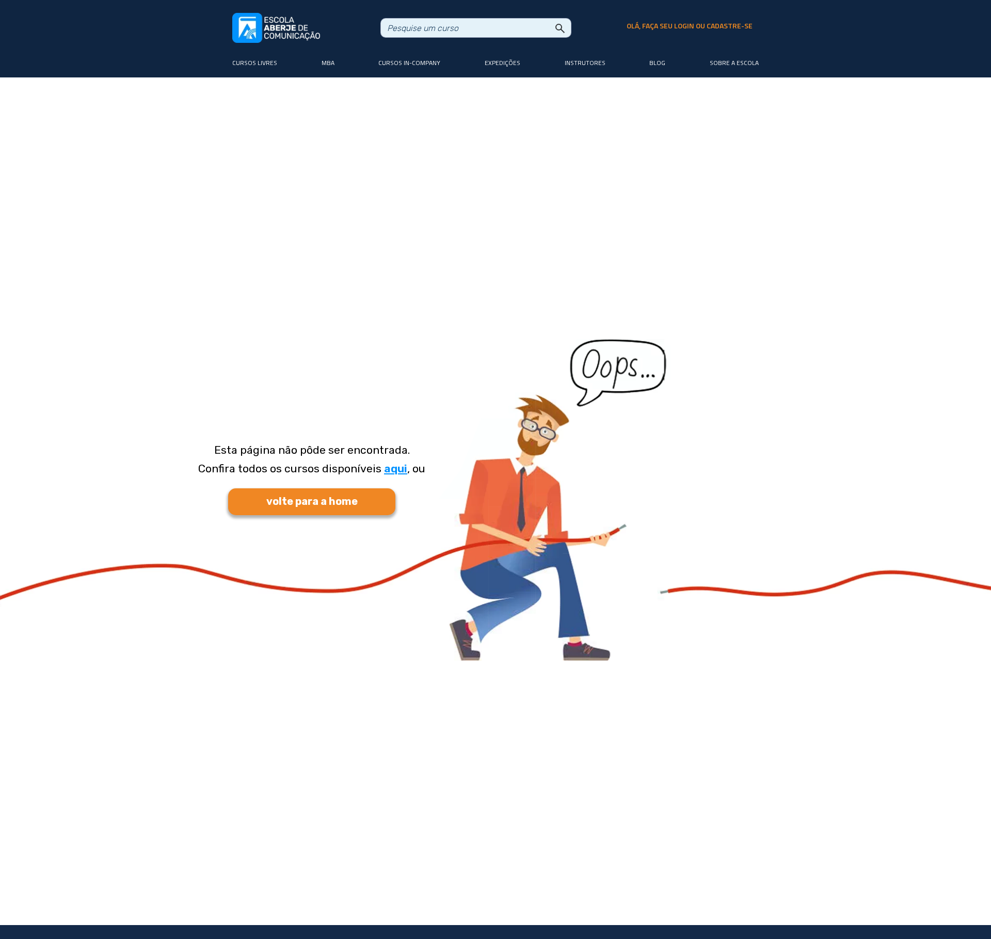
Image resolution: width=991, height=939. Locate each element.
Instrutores (585, 63)
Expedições (502, 63)
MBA (328, 63)
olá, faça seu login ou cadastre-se (690, 26)
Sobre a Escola (734, 63)
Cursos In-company (409, 63)
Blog (657, 63)
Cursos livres (254, 63)
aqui (395, 468)
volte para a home (312, 501)
